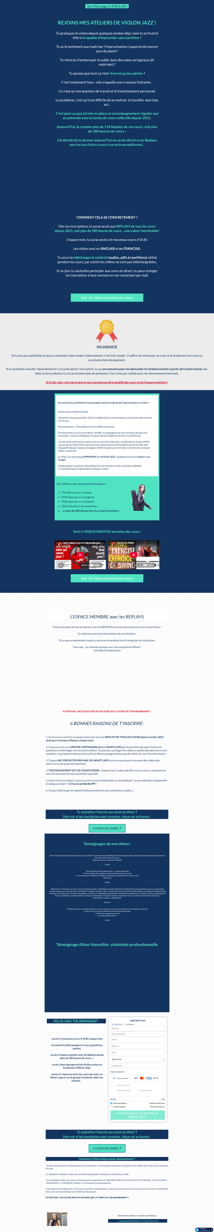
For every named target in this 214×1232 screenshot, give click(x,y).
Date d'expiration (123, 1090)
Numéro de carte (123, 1085)
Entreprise (130, 1024)
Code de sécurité (145, 1090)
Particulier (118, 1024)
